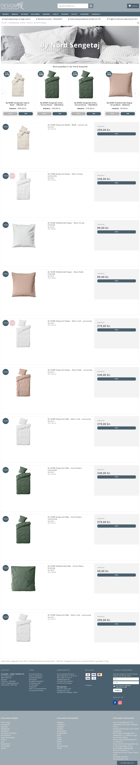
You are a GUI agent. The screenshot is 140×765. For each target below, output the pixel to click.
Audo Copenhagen (8, 737)
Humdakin (5, 731)
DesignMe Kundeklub (36, 681)
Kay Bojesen (6, 735)
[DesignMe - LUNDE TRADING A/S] (12, 5)
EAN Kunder (33, 679)
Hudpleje (60, 722)
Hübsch (4, 740)
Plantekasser (62, 731)
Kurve (59, 744)
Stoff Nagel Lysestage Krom (124, 733)
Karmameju (5, 724)
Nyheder (64, 14)
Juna (2, 742)
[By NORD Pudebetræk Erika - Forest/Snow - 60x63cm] (23, 586)
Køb (25, 113)
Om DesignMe (34, 685)
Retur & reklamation (36, 676)
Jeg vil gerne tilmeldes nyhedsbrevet (123, 686)
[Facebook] (115, 704)
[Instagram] (120, 704)
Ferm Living (5, 722)
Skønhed (46, 14)
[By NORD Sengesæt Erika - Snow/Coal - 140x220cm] (23, 438)
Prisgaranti (33, 687)
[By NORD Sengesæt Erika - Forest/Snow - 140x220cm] (23, 488)
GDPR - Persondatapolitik (37, 688)
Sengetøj (60, 727)
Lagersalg (96, 14)
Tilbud (59, 748)
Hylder (59, 740)
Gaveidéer (84, 14)
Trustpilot (88, 685)
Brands (6, 14)
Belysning (35, 14)
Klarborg (4, 727)
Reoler (59, 742)
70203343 (12, 681)
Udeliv (55, 14)
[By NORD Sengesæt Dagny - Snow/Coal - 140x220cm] (23, 340)
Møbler (15, 14)
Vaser (59, 735)
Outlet (74, 14)
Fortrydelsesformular (36, 690)
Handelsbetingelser (35, 677)
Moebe (3, 748)
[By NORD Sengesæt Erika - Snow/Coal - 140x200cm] (23, 635)
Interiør (24, 14)
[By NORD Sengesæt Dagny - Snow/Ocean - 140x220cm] (23, 193)
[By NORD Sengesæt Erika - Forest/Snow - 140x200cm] (23, 537)
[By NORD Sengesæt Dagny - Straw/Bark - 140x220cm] (23, 389)
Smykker (60, 729)
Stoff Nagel (5, 746)
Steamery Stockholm (9, 733)
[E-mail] (126, 682)
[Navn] (126, 679)
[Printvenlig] (138, 23)
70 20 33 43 (73, 676)
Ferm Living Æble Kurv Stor (123, 722)
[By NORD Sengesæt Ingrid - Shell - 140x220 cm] (23, 144)
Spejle (59, 737)
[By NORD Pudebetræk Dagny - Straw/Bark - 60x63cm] (23, 291)
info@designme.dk (12, 683)
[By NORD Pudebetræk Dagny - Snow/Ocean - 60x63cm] (23, 242)
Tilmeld (117, 690)
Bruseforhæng (62, 746)
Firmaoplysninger (35, 683)
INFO (10, 113)
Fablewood (5, 729)
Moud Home (5, 744)
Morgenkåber (62, 733)
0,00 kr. (135, 6)
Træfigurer (61, 724)
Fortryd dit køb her (35, 674)
